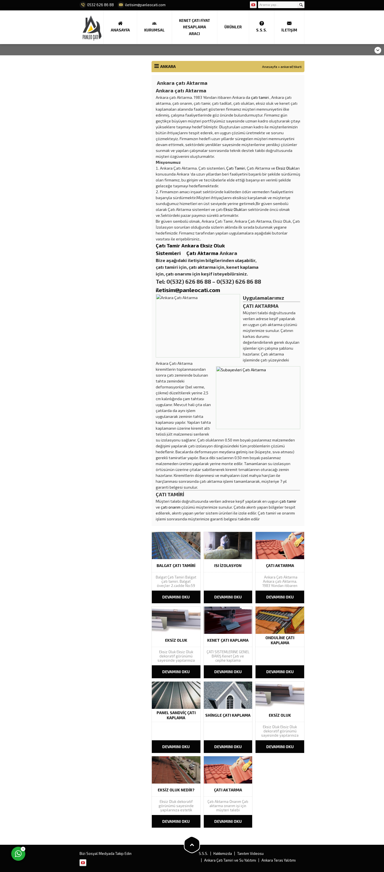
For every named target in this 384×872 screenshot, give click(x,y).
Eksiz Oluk (285, 168)
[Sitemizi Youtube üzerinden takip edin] (253, 4)
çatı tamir (287, 501)
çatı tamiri (260, 97)
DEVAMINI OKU (176, 597)
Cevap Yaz (53, 831)
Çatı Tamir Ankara (178, 245)
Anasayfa (269, 67)
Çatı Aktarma (202, 253)
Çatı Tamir (235, 168)
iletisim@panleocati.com (188, 289)
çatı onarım (170, 507)
